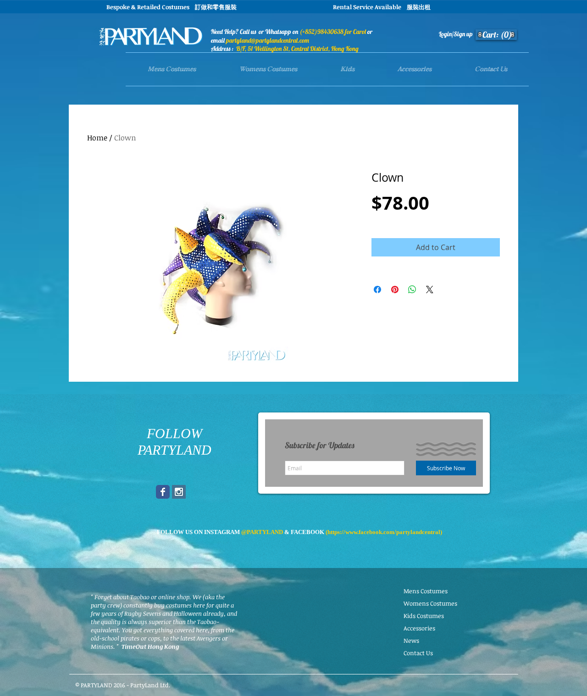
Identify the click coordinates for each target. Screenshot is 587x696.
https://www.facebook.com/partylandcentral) (384, 532)
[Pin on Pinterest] (394, 289)
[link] (497, 34)
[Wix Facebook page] (163, 492)
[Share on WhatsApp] (412, 289)
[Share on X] (429, 289)
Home (97, 138)
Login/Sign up (456, 34)
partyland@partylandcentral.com (267, 40)
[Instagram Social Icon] (179, 492)
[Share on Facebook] (377, 289)
